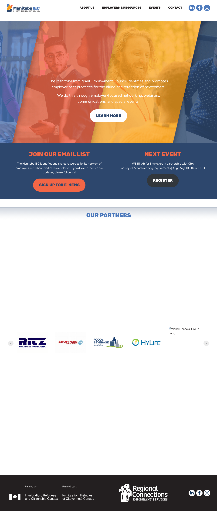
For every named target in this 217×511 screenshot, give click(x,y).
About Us (87, 7)
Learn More (108, 116)
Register (163, 180)
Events (155, 7)
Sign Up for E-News (59, 185)
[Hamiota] (184, 342)
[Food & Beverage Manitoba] (70, 342)
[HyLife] (108, 342)
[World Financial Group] (146, 342)
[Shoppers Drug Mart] (32, 342)
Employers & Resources (121, 7)
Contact (175, 7)
